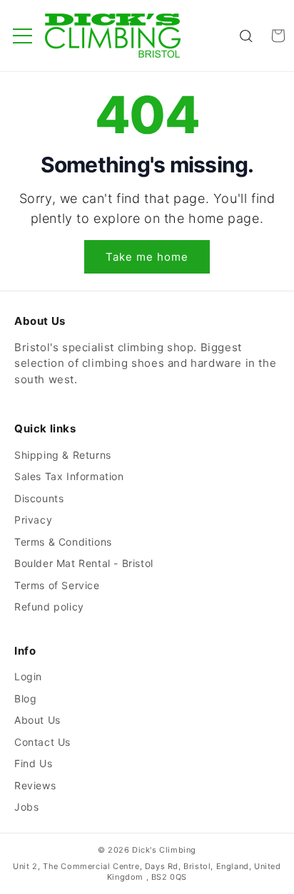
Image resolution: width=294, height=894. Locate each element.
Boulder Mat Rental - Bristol (83, 563)
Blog (25, 698)
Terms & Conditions (63, 542)
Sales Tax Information (69, 476)
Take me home (147, 257)
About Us (37, 720)
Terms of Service (57, 585)
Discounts (39, 498)
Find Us (33, 763)
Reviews (35, 785)
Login (28, 676)
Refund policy (49, 607)
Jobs (26, 807)
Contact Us (42, 742)
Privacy (33, 520)
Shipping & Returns (62, 455)
